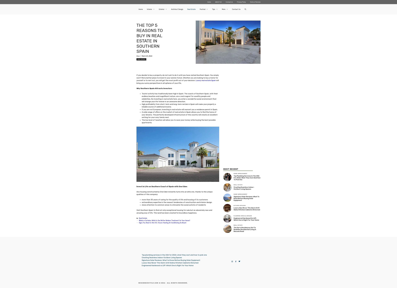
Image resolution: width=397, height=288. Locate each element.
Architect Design (177, 9)
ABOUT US (218, 2)
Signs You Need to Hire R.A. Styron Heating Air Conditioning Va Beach (162, 223)
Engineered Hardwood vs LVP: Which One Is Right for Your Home (246, 219)
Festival (202, 9)
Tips (213, 9)
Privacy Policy (241, 2)
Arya (138, 56)
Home (209, 2)
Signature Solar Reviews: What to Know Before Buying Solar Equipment (246, 198)
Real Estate (191, 9)
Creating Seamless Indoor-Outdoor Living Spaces (244, 188)
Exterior (161, 9)
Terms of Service (255, 2)
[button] (245, 9)
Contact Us (229, 2)
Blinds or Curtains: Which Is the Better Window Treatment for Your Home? (164, 220)
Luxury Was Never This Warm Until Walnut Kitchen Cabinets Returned (247, 209)
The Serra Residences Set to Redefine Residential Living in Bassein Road (245, 229)
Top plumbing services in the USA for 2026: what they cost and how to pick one (247, 178)
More (223, 9)
